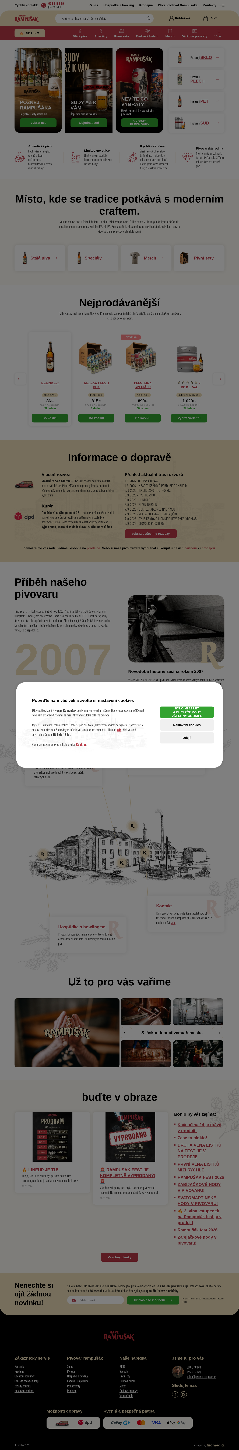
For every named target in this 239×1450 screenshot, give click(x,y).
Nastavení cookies (187, 725)
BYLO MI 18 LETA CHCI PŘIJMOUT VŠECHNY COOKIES (187, 712)
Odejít (186, 737)
